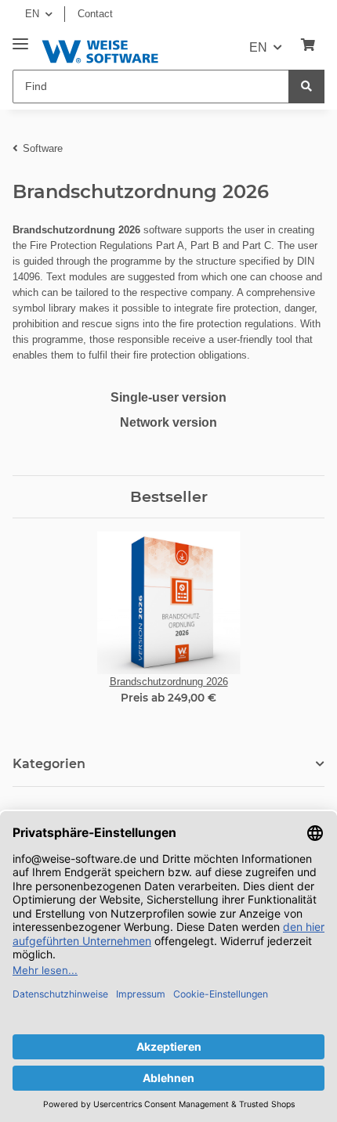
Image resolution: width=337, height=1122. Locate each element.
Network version (168, 422)
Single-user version (168, 397)
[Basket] (308, 45)
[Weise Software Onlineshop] (100, 49)
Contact (95, 14)
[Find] (306, 86)
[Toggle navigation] (20, 38)
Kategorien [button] (49, 763)
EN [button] (32, 14)
